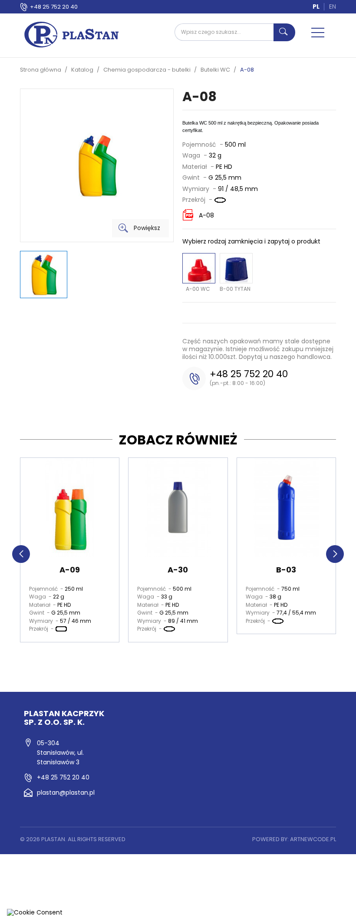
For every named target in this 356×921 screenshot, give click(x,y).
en (332, 6)
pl (316, 6)
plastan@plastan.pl (66, 792)
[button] (21, 554)
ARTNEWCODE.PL (313, 839)
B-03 (286, 569)
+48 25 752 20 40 (54, 7)
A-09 (69, 569)
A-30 (178, 569)
